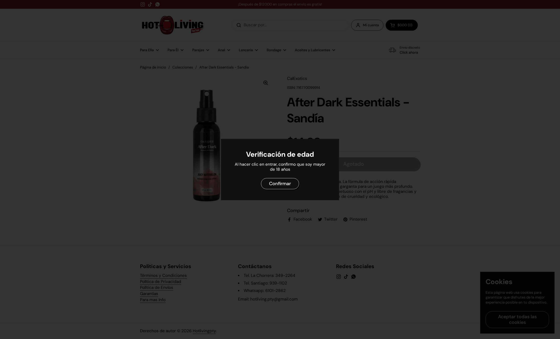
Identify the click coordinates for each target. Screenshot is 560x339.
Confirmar (280, 184)
